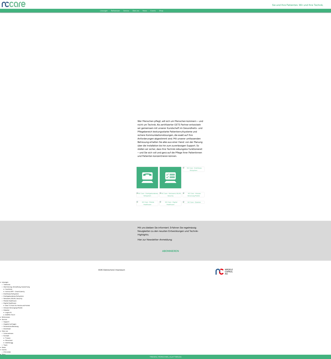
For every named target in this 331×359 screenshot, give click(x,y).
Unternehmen (8, 333)
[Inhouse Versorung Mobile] (193, 191)
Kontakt (6, 336)
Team (5, 345)
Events (4, 350)
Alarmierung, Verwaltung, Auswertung (16, 287)
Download (6, 329)
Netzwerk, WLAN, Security (12, 298)
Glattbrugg (9, 343)
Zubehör (6, 310)
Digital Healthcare (9, 303)
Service (4, 319)
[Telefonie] (147, 166)
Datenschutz (108, 270)
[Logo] (136, 4)
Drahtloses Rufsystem (11, 294)
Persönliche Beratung (10, 326)
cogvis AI (8, 312)
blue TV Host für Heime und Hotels (17, 305)
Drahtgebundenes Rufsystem (13, 296)
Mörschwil (8, 340)
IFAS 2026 (7, 352)
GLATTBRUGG (175, 357)
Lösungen (5, 282)
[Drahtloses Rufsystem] (193, 166)
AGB (100, 270)
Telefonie (6, 284)
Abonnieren (170, 251)
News (4, 347)
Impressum (120, 270)
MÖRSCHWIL (163, 357)
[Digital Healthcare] (170, 200)
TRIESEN (153, 357)
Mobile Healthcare (9, 301)
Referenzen (6, 317)
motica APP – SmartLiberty (15, 291)
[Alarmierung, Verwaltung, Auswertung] (170, 166)
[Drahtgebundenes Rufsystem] (147, 191)
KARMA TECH (10, 315)
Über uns (5, 331)
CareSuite (8, 289)
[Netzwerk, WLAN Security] (170, 191)
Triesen (7, 338)
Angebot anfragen (9, 324)
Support (6, 322)
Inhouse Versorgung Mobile (12, 308)
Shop (3, 354)
